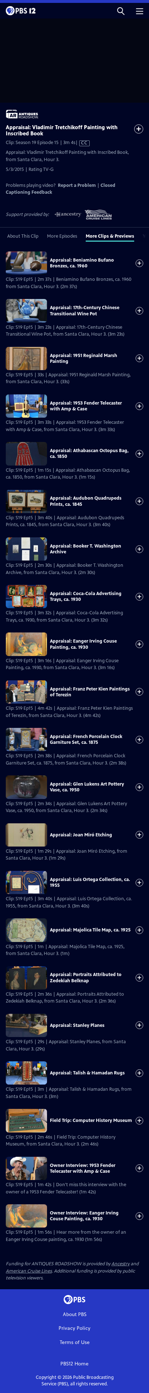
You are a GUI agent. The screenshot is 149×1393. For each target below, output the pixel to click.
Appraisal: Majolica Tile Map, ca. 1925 (90, 930)
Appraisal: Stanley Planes (77, 1025)
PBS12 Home (74, 1364)
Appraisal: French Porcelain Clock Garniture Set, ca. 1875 (86, 739)
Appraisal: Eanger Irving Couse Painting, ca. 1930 (83, 644)
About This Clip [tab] (22, 236)
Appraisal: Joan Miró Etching (81, 835)
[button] (120, 11)
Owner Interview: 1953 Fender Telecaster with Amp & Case (82, 1168)
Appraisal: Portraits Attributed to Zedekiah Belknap (86, 977)
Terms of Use (75, 1342)
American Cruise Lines (29, 1271)
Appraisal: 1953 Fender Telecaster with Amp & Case (86, 406)
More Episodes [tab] (62, 236)
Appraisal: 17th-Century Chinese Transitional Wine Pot (84, 310)
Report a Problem (77, 185)
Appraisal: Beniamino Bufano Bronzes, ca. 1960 (82, 263)
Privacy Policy (74, 1328)
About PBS (74, 1314)
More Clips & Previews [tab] (110, 236)
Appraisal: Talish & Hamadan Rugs (87, 1073)
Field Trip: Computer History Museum (91, 1120)
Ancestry (120, 1264)
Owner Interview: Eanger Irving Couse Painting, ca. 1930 (84, 1216)
